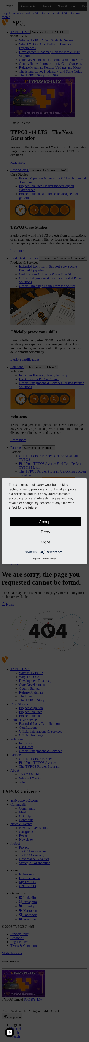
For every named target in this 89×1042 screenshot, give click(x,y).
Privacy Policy (49, 558)
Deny (45, 532)
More (45, 542)
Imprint (36, 558)
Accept (45, 521)
